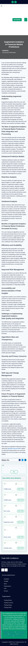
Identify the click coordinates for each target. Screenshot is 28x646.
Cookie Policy (18, 635)
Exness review (7, 537)
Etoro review (7, 511)
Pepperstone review (8, 522)
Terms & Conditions (9, 632)
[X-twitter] (15, 2)
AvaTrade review (8, 548)
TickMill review (7, 489)
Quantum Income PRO (14, 448)
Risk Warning (12, 634)
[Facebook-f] (12, 2)
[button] (25, 19)
